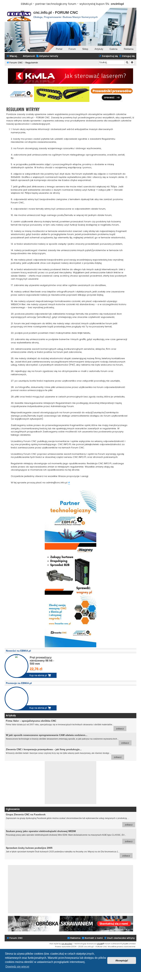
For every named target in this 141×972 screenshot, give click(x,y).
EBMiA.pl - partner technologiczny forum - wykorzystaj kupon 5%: (65, 4)
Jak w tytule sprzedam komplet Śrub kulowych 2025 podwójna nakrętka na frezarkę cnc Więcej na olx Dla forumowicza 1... (68, 851)
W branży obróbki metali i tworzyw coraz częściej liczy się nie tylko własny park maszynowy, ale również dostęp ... (64, 753)
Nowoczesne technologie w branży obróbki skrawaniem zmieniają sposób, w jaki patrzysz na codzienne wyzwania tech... (67, 739)
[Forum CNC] (19, 15)
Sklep (85, 49)
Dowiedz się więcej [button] (17, 966)
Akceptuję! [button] (121, 960)
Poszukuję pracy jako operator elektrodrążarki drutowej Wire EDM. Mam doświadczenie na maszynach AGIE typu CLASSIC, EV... (69, 836)
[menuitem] (47, 56)
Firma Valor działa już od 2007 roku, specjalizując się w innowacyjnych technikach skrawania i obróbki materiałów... (65, 724)
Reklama (128, 49)
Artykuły (99, 49)
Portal (59, 49)
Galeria (113, 49)
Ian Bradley (66, 943)
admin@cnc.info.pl (56, 482)
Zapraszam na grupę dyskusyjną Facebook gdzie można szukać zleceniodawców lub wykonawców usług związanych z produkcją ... (69, 819)
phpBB (100, 943)
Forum (72, 49)
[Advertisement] (70, 782)
